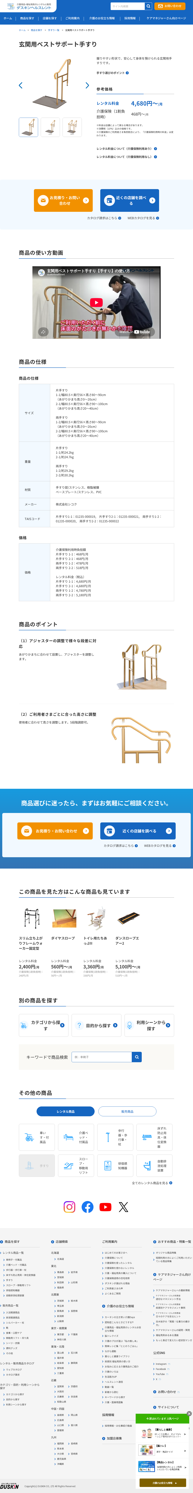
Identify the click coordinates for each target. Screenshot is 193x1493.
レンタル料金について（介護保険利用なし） (124, 157)
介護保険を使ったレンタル (118, 1263)
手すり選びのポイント (110, 73)
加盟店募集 (114, 1438)
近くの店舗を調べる (131, 200)
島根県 (60, 1415)
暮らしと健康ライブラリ (117, 1356)
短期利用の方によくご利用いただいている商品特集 (174, 1260)
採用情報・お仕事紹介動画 (118, 1426)
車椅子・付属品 (14, 1260)
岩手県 (74, 1272)
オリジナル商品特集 (166, 1253)
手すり (9, 1280)
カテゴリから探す (15, 1394)
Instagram (161, 1364)
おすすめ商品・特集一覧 (174, 1242)
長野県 (74, 1311)
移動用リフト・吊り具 (17, 1338)
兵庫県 (60, 1396)
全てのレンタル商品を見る (150, 1183)
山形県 (74, 1282)
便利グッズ (11, 1348)
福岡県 (60, 1443)
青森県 (60, 1272)
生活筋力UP (111, 1377)
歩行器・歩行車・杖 (16, 1270)
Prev (20, 85)
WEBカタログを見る (141, 218)
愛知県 (60, 1368)
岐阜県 (60, 1363)
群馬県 (60, 1311)
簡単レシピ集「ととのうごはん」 (122, 1346)
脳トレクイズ (111, 1336)
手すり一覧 (54, 30)
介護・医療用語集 (114, 1402)
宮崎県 (74, 1454)
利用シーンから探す (16, 1404)
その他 (9, 1353)
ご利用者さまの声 (114, 1288)
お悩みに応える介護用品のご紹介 (122, 1366)
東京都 (60, 1334)
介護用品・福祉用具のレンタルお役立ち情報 (123, 1329)
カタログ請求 (13, 1374)
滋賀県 (60, 1386)
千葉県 (74, 1334)
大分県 (60, 1454)
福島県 (60, 1287)
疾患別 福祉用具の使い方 (117, 1361)
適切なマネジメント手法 (168, 1297)
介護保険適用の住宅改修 (117, 1278)
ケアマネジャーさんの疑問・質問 (173, 1330)
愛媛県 (60, 1430)
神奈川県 (61, 1339)
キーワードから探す (115, 1397)
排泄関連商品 (13, 1317)
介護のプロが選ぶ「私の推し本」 (122, 1341)
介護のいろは (111, 1371)
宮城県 (60, 1277)
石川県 (74, 1353)
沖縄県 (60, 1464)
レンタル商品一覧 (13, 1252)
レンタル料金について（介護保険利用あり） (124, 149)
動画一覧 (109, 1387)
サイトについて (168, 1407)
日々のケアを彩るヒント (168, 1315)
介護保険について (114, 1258)
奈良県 (74, 1396)
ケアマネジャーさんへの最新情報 (173, 1290)
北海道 (60, 1259)
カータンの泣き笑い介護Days (120, 1317)
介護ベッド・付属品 (16, 1265)
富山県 (60, 1353)
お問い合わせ (173, 6)
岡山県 (74, 1415)
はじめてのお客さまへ (116, 1253)
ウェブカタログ (14, 1369)
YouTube (160, 1374)
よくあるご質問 (113, 1293)
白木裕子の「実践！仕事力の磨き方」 (173, 1323)
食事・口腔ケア (14, 1333)
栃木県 (74, 1301)
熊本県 (60, 1448)
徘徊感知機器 (13, 1290)
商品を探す (37, 30)
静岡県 (74, 1363)
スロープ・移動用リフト (18, 1285)
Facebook (161, 1369)
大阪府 (60, 1391)
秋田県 (60, 1282)
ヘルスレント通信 (114, 1382)
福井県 (60, 1358)
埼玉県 (60, 1306)
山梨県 (60, 1321)
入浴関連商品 (13, 1312)
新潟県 (60, 1316)
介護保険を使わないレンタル (119, 1268)
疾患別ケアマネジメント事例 (170, 1306)
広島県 (60, 1420)
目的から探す (13, 1399)
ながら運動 (110, 1351)
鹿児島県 (61, 1459)
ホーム (22, 30)
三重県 (60, 1373)
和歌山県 (61, 1402)
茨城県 (60, 1301)
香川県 (74, 1425)
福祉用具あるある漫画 (167, 1335)
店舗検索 (62, 1242)
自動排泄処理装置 (15, 1295)
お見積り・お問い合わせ (65, 200)
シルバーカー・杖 (15, 1322)
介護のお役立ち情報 (120, 1306)
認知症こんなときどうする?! (119, 1322)
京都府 (74, 1386)
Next (87, 85)
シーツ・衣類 (13, 1343)
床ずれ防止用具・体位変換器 (20, 1275)
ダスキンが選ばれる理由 (117, 1283)
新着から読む (111, 1392)
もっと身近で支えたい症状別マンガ (174, 1340)
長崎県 (74, 1443)
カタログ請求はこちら (102, 218)
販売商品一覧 (10, 1305)
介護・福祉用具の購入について (120, 1273)
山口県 (60, 1425)
